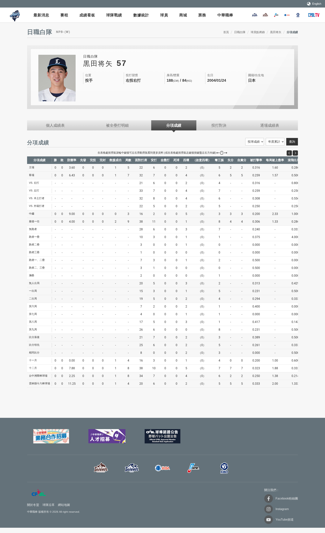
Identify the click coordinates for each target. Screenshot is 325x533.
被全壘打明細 (117, 125)
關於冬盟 (33, 504)
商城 (183, 15)
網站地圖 (64, 504)
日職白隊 (239, 32)
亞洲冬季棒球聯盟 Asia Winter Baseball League (15, 15)
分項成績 (292, 32)
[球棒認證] (162, 436)
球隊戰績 (114, 15)
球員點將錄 (258, 32)
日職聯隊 (276, 15)
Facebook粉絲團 (287, 498)
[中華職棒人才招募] (107, 436)
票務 (202, 15)
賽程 (64, 15)
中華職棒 (225, 15)
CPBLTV (313, 15)
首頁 (226, 32)
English (316, 3)
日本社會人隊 (287, 15)
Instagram (282, 509)
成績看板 (87, 15)
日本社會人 (162, 468)
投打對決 (218, 125)
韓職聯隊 (298, 15)
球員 (164, 15)
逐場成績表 (269, 125)
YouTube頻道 (285, 519)
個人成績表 (55, 125)
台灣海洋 (255, 15)
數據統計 (141, 15)
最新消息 (41, 15)
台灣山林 (265, 15)
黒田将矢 (275, 32)
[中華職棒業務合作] (51, 436)
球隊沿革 (49, 504)
